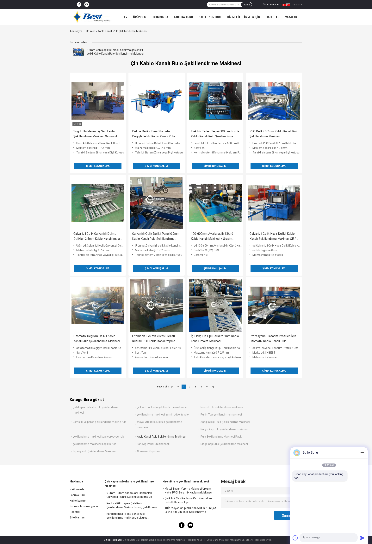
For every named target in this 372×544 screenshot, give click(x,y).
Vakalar (291, 17)
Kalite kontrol (210, 17)
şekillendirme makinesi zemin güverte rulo (163, 414)
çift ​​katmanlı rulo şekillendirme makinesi (162, 407)
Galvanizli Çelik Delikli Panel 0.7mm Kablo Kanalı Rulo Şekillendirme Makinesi (155, 236)
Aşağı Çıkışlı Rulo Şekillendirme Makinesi (225, 421)
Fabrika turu (183, 17)
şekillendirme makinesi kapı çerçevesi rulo (99, 436)
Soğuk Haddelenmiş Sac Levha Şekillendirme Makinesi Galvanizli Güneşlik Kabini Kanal (95, 134)
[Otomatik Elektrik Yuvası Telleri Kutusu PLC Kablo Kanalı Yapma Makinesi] (156, 305)
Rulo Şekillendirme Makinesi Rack (221, 436)
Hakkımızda (160, 17)
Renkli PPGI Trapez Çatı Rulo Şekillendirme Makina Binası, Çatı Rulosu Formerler (132, 506)
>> (207, 386)
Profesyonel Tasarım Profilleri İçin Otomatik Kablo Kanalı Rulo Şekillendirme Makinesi (273, 339)
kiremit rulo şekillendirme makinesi (222, 407)
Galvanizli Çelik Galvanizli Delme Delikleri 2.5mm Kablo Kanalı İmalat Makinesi (97, 236)
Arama (246, 4)
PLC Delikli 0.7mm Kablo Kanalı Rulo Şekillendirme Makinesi (274, 133)
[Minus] (362, 452)
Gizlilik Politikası (112, 540)
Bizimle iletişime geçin (243, 17)
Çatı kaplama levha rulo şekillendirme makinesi (129, 483)
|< (172, 386)
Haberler (272, 17)
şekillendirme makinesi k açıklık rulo (94, 443)
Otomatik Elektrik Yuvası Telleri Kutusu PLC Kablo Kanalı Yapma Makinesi (153, 339)
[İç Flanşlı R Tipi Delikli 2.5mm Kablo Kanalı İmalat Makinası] (215, 305)
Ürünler (90, 31)
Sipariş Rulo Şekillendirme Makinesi (94, 451)
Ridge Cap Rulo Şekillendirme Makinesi (224, 443)
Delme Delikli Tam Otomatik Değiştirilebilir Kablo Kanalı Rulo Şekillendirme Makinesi (153, 134)
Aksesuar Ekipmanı (148, 451)
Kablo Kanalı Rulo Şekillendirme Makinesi (161, 436)
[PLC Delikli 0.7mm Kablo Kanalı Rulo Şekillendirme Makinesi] (274, 100)
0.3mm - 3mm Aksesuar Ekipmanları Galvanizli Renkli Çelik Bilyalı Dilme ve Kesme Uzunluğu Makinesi (129, 495)
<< (178, 386)
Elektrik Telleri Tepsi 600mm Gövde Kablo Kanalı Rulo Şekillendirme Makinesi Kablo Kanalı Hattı (215, 134)
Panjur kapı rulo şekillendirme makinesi (224, 429)
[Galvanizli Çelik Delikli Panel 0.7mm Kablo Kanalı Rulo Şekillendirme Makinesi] (156, 203)
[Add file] (295, 538)
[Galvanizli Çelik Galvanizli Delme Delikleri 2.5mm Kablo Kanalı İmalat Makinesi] (97, 203)
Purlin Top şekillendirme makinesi (221, 414)
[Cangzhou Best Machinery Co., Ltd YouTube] (86, 4)
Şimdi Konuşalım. (272, 4)
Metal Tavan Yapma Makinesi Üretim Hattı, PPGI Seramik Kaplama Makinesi (189, 490)
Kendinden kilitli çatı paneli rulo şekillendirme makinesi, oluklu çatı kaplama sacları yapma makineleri (128, 516)
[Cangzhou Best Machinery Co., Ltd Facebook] (79, 4)
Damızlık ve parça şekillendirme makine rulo (99, 421)
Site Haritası (77, 517)
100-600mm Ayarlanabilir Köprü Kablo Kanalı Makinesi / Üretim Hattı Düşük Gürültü (212, 236)
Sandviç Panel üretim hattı (153, 443)
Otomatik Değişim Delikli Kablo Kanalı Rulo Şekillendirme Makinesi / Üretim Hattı (97, 339)
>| (213, 386)
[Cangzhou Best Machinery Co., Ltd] (91, 17)
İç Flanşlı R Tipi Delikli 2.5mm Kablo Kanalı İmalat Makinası (215, 338)
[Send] (362, 538)
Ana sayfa (76, 31)
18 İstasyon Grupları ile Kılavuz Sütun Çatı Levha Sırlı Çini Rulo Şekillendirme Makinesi (190, 510)
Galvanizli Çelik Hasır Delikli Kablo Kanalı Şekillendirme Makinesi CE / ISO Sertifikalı (273, 236)
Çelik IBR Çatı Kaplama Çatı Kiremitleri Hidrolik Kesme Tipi (188, 500)
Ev (125, 17)
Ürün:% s (139, 17)
